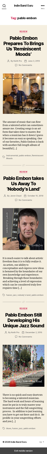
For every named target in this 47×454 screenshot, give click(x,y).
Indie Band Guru (23, 5)
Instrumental (12, 155)
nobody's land (24, 295)
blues (8, 428)
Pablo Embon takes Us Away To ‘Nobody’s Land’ (23, 183)
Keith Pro (18, 61)
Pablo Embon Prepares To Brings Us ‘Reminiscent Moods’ (23, 46)
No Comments (25, 65)
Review (23, 31)
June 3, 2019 (34, 61)
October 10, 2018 (35, 195)
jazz (15, 295)
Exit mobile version (23, 450)
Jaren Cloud (15, 195)
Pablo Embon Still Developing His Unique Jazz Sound (23, 320)
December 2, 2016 (33, 332)
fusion (9, 295)
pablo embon (25, 155)
